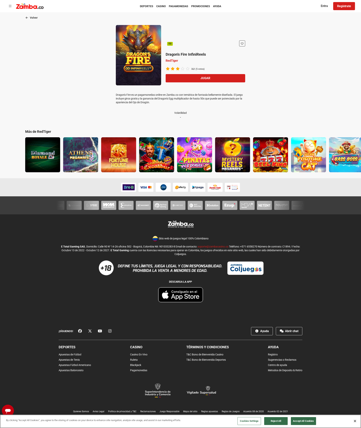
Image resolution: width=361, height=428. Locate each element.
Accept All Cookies (303, 421)
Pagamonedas (178, 6)
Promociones (200, 6)
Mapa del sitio (190, 411)
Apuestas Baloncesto (71, 370)
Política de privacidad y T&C (122, 411)
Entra (324, 6)
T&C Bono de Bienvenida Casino (204, 354)
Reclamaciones (148, 411)
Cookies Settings (249, 421)
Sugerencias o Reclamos (282, 359)
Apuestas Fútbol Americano (75, 365)
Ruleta (134, 359)
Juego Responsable (169, 411)
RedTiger (172, 60)
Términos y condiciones (207, 347)
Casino (161, 6)
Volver (33, 17)
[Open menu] (10, 6)
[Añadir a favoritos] (242, 43)
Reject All (276, 421)
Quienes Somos (81, 411)
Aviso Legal (98, 411)
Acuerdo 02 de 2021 (278, 411)
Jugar (205, 78)
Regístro (273, 354)
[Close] (355, 421)
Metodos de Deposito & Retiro (285, 370)
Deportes (146, 6)
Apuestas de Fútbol (70, 354)
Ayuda (217, 6)
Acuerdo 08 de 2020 (253, 411)
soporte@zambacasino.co (213, 246)
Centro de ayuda (277, 365)
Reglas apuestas (209, 411)
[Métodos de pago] (180, 187)
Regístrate (344, 6)
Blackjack (135, 365)
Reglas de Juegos (231, 411)
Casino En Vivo (138, 354)
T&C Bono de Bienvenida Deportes (206, 359)
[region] (180, 421)
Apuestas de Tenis (69, 359)
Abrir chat (291, 331)
